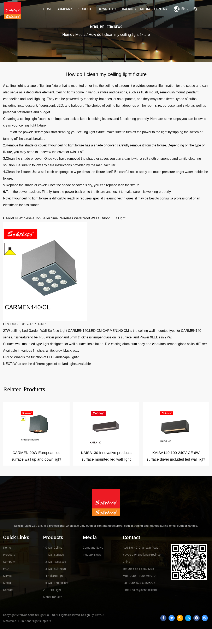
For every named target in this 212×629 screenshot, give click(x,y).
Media (145, 9)
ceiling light (14, 85)
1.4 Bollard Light (53, 576)
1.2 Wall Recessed (54, 562)
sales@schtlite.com (140, 590)
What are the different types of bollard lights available (52, 364)
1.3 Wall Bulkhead (54, 569)
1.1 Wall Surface (53, 555)
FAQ (5, 569)
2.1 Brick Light (52, 590)
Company (64, 9)
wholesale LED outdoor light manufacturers (94, 525)
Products (85, 9)
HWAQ (99, 615)
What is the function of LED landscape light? (46, 357)
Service (7, 576)
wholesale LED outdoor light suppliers (27, 621)
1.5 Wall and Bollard (56, 583)
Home (48, 9)
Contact (161, 9)
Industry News (111, 27)
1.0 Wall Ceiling (52, 547)
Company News (93, 547)
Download (107, 9)
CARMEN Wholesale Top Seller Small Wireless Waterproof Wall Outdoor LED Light (64, 218)
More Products (52, 597)
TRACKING (128, 9)
